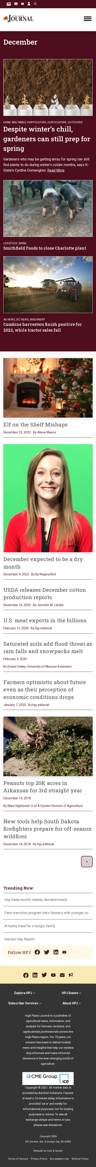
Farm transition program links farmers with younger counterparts (48, 913)
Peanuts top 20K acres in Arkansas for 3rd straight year (42, 786)
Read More (56, 170)
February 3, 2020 (15, 659)
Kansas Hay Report (19, 939)
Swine (23, 243)
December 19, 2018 (17, 798)
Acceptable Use (59, 1158)
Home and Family (14, 122)
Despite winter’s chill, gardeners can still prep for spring (46, 139)
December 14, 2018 (17, 844)
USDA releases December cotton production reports (44, 593)
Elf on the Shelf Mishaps (35, 424)
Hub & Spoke (55, 1150)
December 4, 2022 (16, 574)
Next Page (87, 861)
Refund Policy (80, 1158)
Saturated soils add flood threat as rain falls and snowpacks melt (47, 647)
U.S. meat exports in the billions (44, 620)
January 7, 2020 (14, 705)
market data (60, 1087)
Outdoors (75, 122)
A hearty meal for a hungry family (30, 926)
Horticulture (36, 122)
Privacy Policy (39, 1158)
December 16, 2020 (17, 605)
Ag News (9, 319)
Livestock (10, 243)
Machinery (37, 319)
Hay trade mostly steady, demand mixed (35, 900)
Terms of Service (18, 1158)
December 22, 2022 (17, 432)
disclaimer (55, 1125)
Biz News (22, 319)
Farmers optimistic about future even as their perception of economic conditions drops (44, 690)
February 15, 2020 (16, 628)
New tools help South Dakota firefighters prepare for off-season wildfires (47, 829)
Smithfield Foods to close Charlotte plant (45, 248)
